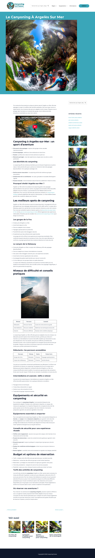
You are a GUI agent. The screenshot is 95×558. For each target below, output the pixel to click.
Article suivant (59, 510)
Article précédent (11, 510)
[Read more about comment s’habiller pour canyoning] (28, 527)
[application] (56, 5)
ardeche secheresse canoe (75, 122)
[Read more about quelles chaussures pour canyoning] (42, 527)
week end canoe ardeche (75, 125)
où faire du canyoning (13, 535)
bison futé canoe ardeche (75, 117)
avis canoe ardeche (73, 120)
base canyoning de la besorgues (55, 535)
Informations (72, 6)
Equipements (62, 6)
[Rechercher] (48, 5)
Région (53, 6)
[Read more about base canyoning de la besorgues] (55, 527)
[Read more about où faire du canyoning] (14, 527)
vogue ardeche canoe (74, 128)
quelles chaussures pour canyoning (41, 536)
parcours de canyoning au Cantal (28, 212)
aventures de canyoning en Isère (45, 214)
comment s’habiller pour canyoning (27, 536)
